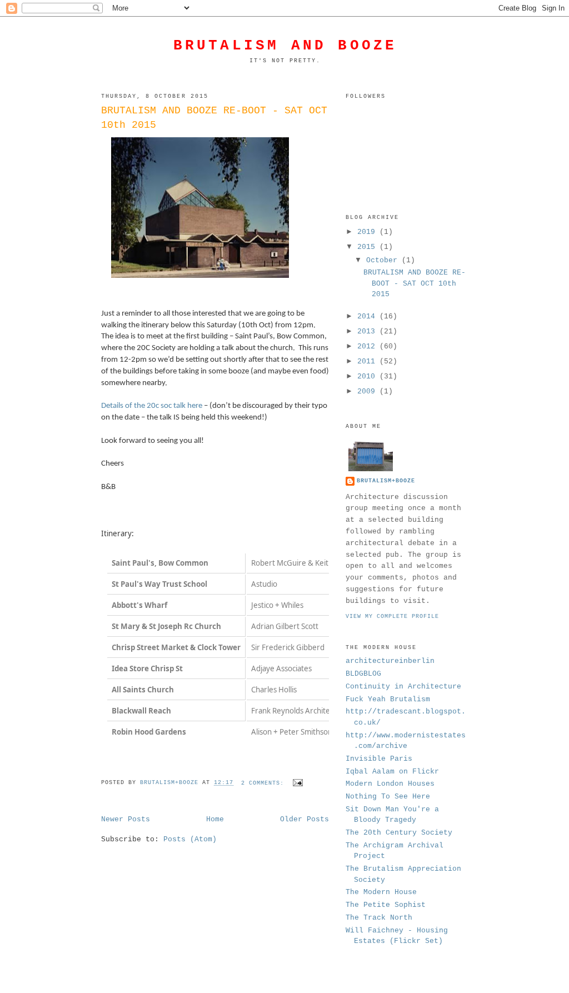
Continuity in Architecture (403, 686)
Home (215, 819)
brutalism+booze (386, 481)
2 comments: (264, 783)
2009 (368, 391)
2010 (368, 376)
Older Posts (304, 819)
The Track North (379, 918)
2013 (368, 331)
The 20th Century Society (399, 833)
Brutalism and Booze (285, 45)
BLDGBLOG (363, 674)
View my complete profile (392, 616)
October (384, 260)
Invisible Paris (379, 759)
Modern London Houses (390, 784)
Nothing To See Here (388, 796)
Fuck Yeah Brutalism (388, 699)
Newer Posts (125, 819)
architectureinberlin (390, 661)
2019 (368, 232)
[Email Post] (298, 783)
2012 (368, 346)
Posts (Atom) (190, 839)
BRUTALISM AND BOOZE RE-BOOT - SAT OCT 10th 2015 (214, 117)
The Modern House (381, 892)
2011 (368, 361)
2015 (368, 247)
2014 (368, 316)
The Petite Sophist (386, 905)
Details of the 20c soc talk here (151, 406)
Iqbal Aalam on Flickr (392, 771)
